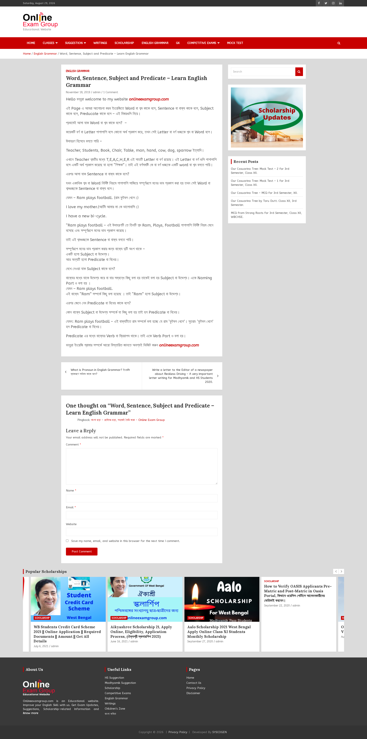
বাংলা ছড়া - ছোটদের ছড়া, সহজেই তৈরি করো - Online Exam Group (128, 420)
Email (71, 507)
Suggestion (74, 43)
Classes (48, 43)
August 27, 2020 (274, 637)
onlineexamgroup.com (149, 99)
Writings (100, 43)
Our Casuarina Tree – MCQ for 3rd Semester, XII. (264, 193)
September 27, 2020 (123, 641)
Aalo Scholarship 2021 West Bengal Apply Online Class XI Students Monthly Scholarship (142, 632)
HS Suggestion (114, 677)
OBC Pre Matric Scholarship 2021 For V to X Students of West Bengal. (297, 629)
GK (178, 43)
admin (97, 92)
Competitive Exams (201, 43)
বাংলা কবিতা (110, 714)
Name (71, 490)
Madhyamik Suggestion (120, 683)
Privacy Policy (195, 688)
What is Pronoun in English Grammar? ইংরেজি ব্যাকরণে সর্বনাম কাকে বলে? (100, 372)
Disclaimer (193, 693)
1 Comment (110, 92)
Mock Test (235, 43)
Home (31, 43)
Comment (73, 444)
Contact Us (193, 683)
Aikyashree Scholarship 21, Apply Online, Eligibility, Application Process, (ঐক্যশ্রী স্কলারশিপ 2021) (64, 632)
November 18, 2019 (78, 92)
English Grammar (155, 43)
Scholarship (124, 43)
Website (71, 524)
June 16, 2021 (42, 641)
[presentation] (336, 571)
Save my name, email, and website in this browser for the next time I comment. (125, 541)
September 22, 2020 (200, 605)
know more (30, 713)
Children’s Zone (115, 708)
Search (299, 71)
